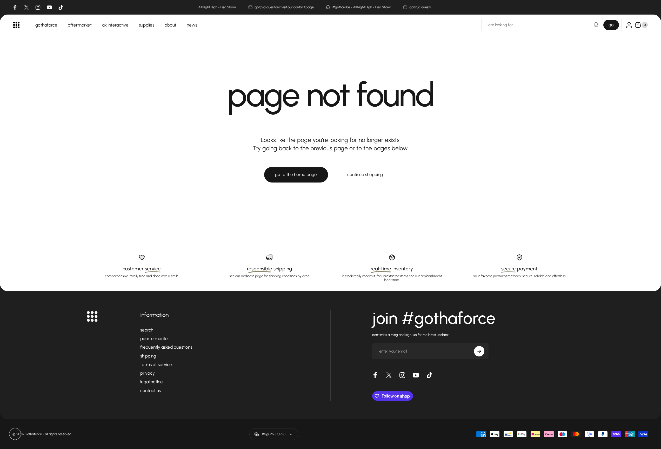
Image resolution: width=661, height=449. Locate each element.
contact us (150, 390)
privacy (147, 373)
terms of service (156, 364)
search (146, 330)
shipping (148, 356)
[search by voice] (596, 25)
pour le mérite (154, 338)
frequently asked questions (166, 347)
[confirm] (479, 351)
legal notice (151, 381)
